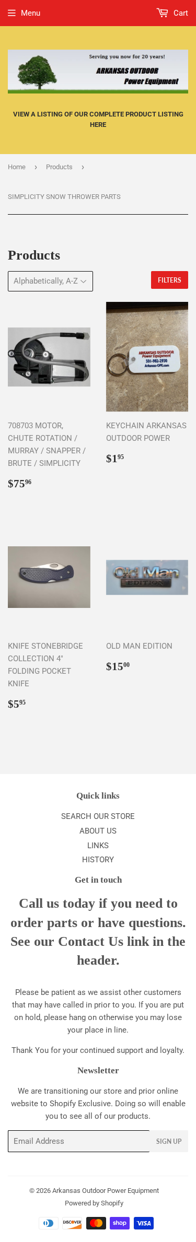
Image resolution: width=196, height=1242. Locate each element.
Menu (30, 13)
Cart (179, 13)
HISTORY (98, 859)
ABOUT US (98, 831)
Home (17, 167)
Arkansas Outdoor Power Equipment (105, 1190)
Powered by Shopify (94, 1203)
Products (59, 167)
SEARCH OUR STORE (98, 816)
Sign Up (168, 1141)
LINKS (98, 845)
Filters (169, 280)
